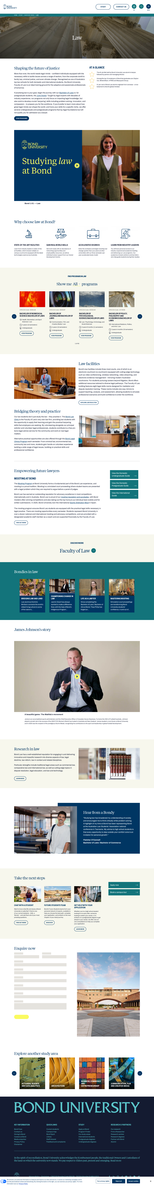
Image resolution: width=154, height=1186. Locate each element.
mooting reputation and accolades (75, 497)
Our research (115, 1129)
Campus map (51, 1132)
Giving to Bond (19, 1134)
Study (103, 7)
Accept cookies (133, 1181)
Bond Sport (50, 1134)
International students (87, 1137)
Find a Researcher (117, 1132)
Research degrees (117, 1137)
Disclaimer (18, 1144)
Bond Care (18, 1129)
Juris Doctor (42, 96)
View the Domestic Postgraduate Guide (120, 484)
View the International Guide (121, 494)
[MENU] (148, 6)
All (77, 284)
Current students (52, 1129)
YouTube (126, 1176)
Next (140, 316)
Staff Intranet (51, 1139)
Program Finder (84, 1132)
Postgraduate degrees (87, 1139)
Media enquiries (20, 1139)
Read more (115, 1160)
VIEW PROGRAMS (21, 118)
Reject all (119, 1181)
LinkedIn (114, 1176)
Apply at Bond (84, 1129)
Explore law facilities (88, 402)
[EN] (134, 6)
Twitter (130, 1176)
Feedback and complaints (55, 1142)
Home (15, 15)
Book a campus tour (118, 892)
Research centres (117, 1134)
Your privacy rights (103, 1181)
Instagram (118, 1176)
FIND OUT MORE (21, 522)
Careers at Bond (20, 1137)
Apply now (114, 885)
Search (141, 6)
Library (49, 1137)
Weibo (139, 1176)
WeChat (135, 1176)
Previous (14, 316)
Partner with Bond (117, 1139)
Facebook (109, 1176)
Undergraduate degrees (87, 1142)
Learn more (20, 778)
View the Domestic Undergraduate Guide (121, 474)
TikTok (122, 1176)
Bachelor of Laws (66, 93)
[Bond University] (10, 7)
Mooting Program (25, 484)
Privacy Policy (19, 1142)
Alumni (113, 1142)
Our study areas (29, 15)
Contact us (121, 7)
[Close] (150, 1181)
